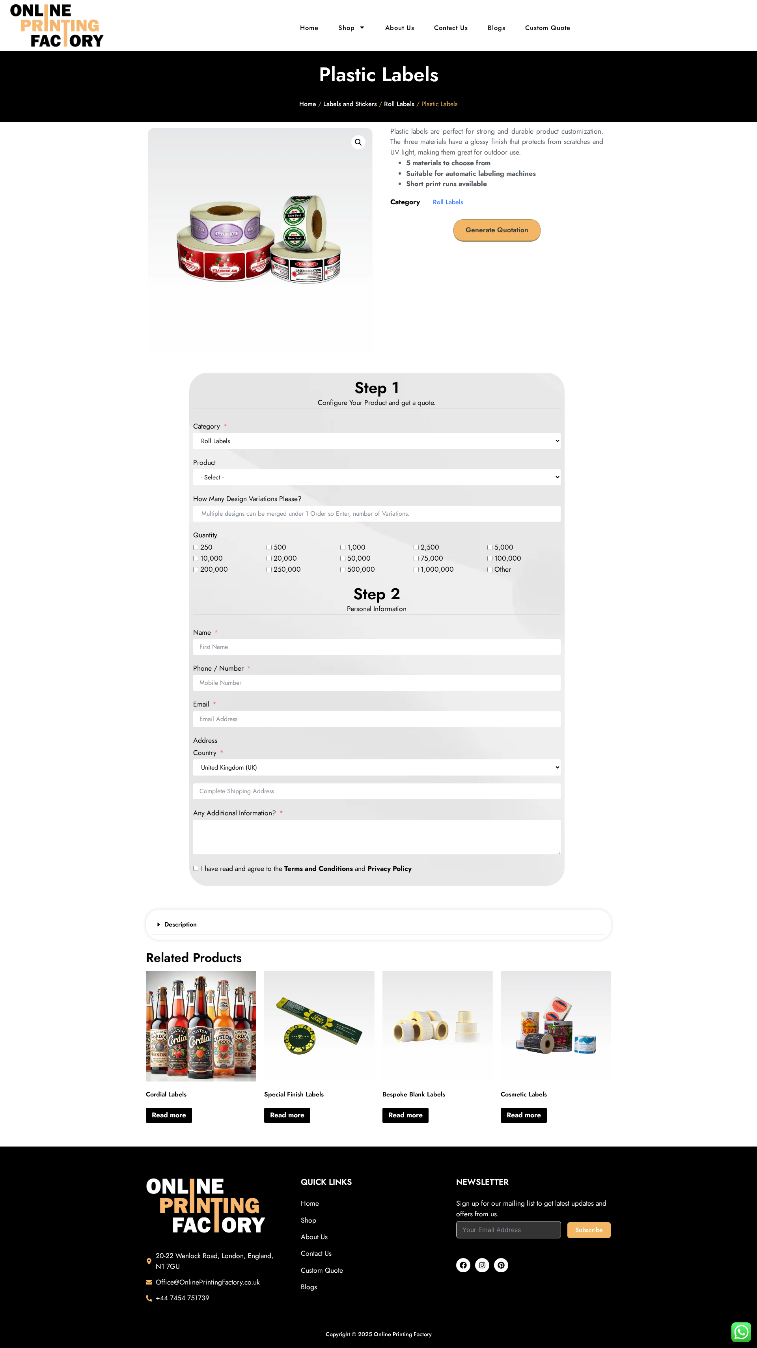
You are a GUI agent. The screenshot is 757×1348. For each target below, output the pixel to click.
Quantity (205, 535)
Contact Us (451, 27)
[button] (358, 142)
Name (202, 632)
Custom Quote (548, 27)
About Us (399, 27)
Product (204, 462)
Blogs (496, 27)
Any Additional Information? (234, 813)
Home (309, 27)
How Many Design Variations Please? (247, 499)
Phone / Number (218, 668)
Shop (346, 27)
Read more (169, 1115)
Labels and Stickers (350, 103)
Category (206, 426)
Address (205, 740)
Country (204, 753)
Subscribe (589, 1229)
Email (201, 704)
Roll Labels (399, 103)
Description (180, 924)
